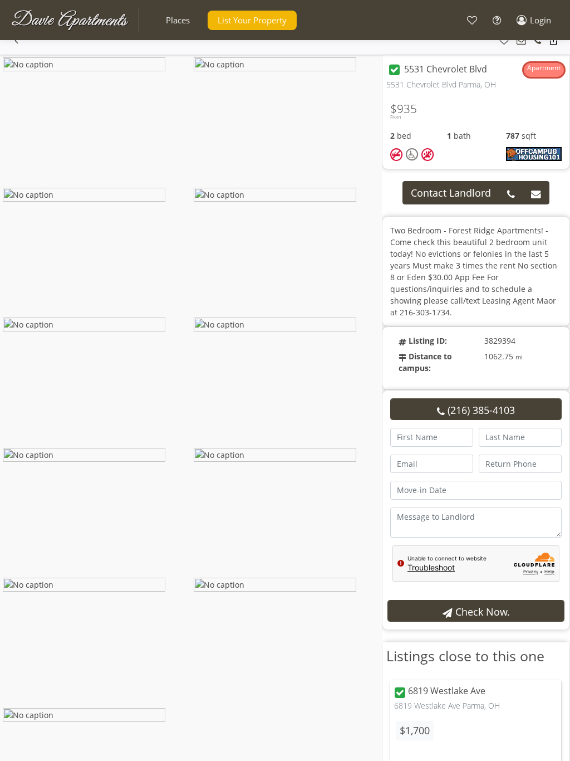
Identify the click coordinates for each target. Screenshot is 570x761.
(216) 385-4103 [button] (480, 410)
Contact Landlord (451, 192)
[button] (178, 20)
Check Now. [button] (481, 611)
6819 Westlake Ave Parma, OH (447, 705)
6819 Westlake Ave (446, 691)
